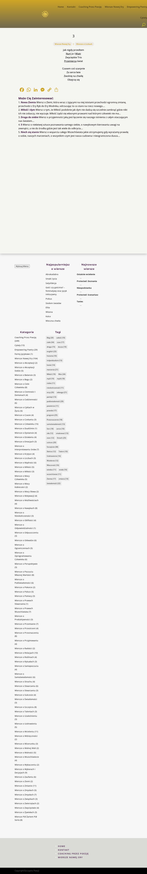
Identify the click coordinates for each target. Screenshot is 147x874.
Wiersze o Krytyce (23, 454)
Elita (48, 307)
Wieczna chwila (53, 320)
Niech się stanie (30, 132)
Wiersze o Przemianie (25, 624)
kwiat (51, 365)
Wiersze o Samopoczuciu (26, 666)
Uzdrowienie (54, 456)
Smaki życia (51, 278)
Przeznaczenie (54, 419)
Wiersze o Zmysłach (24, 790)
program (52, 415)
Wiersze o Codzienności (26, 399)
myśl (50, 378)
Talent (63, 451)
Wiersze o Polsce (23, 591)
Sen (50, 428)
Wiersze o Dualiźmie (24, 428)
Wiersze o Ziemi (22, 781)
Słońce (51, 451)
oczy (50, 392)
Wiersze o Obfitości (24, 520)
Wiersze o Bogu (22, 379)
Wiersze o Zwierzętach (25, 803)
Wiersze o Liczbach (84, 44)
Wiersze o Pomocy (23, 596)
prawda (52, 410)
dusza (62, 347)
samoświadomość (56, 424)
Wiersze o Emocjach (24, 441)
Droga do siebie (29, 117)
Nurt (68, 53)
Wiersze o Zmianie (23, 785)
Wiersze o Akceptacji (24, 363)
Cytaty (143, 17)
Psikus (49, 298)
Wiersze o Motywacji (24, 495)
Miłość (51, 374)
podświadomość (55, 401)
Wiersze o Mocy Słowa (25, 491)
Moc (61, 374)
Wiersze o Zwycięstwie (25, 807)
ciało (50, 342)
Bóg (50, 337)
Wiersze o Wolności (24, 752)
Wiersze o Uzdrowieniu (26, 723)
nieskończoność (55, 388)
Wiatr (78, 53)
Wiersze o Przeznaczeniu (27, 632)
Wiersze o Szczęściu (24, 707)
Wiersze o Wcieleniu (24, 731)
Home (61, 6)
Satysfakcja (51, 283)
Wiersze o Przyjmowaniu (26, 640)
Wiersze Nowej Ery (114, 6)
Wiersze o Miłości (23, 467)
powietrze (53, 406)
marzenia (52, 369)
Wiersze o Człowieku (24, 424)
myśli (61, 378)
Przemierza (70, 61)
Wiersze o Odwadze (24, 540)
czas (60, 342)
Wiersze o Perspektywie (26, 563)
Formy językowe (22, 354)
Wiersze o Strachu (23, 681)
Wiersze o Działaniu (24, 437)
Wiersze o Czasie (23, 415)
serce (60, 428)
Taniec (80, 301)
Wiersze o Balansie (24, 375)
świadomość (53, 483)
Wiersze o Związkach (25, 799)
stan (50, 438)
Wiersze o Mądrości (24, 462)
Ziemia (51, 479)
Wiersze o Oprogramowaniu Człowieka (23, 556)
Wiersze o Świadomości (26, 699)
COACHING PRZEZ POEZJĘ (73, 853)
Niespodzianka (84, 288)
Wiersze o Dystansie (24, 432)
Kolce (48, 316)
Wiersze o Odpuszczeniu (26, 532)
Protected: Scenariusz (87, 294)
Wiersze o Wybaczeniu (25, 764)
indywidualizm (54, 360)
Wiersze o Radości (23, 648)
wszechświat (54, 474)
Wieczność (53, 465)
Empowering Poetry (137, 6)
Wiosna (49, 312)
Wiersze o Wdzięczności (26, 736)
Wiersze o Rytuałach (24, 661)
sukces (51, 442)
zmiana (63, 479)
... (81, 277)
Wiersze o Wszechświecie (27, 757)
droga (51, 347)
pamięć (51, 397)
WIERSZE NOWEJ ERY (70, 857)
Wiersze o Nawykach (24, 508)
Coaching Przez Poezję (90, 6)
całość (60, 337)
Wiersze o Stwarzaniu (25, 686)
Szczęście (52, 447)
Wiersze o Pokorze (23, 587)
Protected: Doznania (87, 281)
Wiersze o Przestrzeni (25, 628)
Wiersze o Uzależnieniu (26, 716)
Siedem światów (53, 303)
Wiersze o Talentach (24, 711)
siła (50, 433)
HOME (61, 846)
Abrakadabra (52, 274)
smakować (62, 433)
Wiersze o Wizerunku (25, 743)
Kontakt (71, 6)
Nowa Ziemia (28, 102)
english (51, 351)
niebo (51, 383)
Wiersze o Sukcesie (24, 695)
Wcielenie (52, 460)
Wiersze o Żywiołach (24, 812)
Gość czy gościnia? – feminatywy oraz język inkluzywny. (56, 291)
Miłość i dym (28, 109)
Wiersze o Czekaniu (24, 419)
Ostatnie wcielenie (86, 274)
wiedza (51, 469)
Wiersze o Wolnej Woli (25, 748)
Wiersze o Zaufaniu (24, 777)
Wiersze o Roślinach (24, 657)
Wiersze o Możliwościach (26, 500)
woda (63, 469)
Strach (61, 438)
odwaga (62, 392)
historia (52, 356)
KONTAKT (63, 850)
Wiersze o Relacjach (24, 652)
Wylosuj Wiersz (22, 266)
